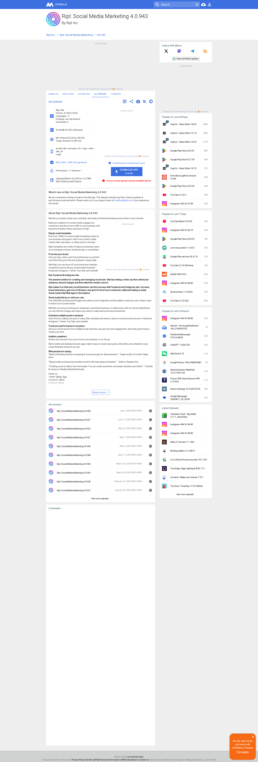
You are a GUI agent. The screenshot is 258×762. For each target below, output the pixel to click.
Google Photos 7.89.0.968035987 (185, 362)
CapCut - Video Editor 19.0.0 (183, 142)
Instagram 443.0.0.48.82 (181, 283)
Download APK (129, 171)
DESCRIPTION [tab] (84, 94)
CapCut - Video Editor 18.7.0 (183, 168)
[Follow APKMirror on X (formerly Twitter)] (166, 52)
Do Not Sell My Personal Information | (103, 760)
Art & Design (55, 102)
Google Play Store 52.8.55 (182, 239)
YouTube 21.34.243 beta (181, 265)
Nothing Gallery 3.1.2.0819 (182, 451)
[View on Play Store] (138, 102)
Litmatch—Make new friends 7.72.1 (186, 477)
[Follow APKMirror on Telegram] (192, 52)
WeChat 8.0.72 (177, 353)
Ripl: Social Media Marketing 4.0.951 (73, 437)
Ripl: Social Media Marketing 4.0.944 (73, 464)
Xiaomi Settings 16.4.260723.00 (185, 389)
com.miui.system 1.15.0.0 (182, 248)
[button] (124, 102)
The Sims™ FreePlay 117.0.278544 (186, 486)
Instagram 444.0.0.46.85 (181, 424)
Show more (99, 392)
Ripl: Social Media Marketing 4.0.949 (73, 446)
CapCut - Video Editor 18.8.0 (183, 124)
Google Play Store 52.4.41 (182, 151)
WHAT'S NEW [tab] (68, 94)
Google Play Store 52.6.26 (182, 186)
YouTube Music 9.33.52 (181, 221)
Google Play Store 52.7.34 (182, 159)
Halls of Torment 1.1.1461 (182, 442)
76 (68, 116)
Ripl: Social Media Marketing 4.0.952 (73, 429)
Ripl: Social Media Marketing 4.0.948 (73, 455)
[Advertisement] (100, 66)
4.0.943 (101, 34)
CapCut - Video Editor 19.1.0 (183, 133)
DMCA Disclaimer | (130, 760)
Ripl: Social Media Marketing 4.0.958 (73, 411)
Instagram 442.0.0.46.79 (181, 230)
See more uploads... (100, 498)
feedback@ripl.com (123, 200)
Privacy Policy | (79, 760)
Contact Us (144, 760)
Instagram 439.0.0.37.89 (181, 203)
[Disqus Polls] (100, 550)
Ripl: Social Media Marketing (76, 34)
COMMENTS (116, 94)
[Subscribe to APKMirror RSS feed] (205, 52)
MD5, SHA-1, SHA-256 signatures (71, 162)
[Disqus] (101, 627)
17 (69, 170)
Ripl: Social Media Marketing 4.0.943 (73, 473)
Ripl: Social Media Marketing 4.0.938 (73, 481)
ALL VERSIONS (100, 94)
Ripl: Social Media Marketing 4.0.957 (73, 420)
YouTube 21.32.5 (178, 195)
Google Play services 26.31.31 (184, 256)
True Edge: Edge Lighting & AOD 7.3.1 (187, 468)
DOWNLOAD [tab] (53, 94)
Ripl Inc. (72, 23)
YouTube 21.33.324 (179, 301)
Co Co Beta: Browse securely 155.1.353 (188, 459)
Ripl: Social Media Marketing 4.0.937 (73, 490)
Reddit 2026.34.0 (178, 274)
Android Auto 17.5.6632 (181, 292)
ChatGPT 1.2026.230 (180, 345)
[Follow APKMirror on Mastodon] (179, 52)
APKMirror (61, 4)
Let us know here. (135, 757)
